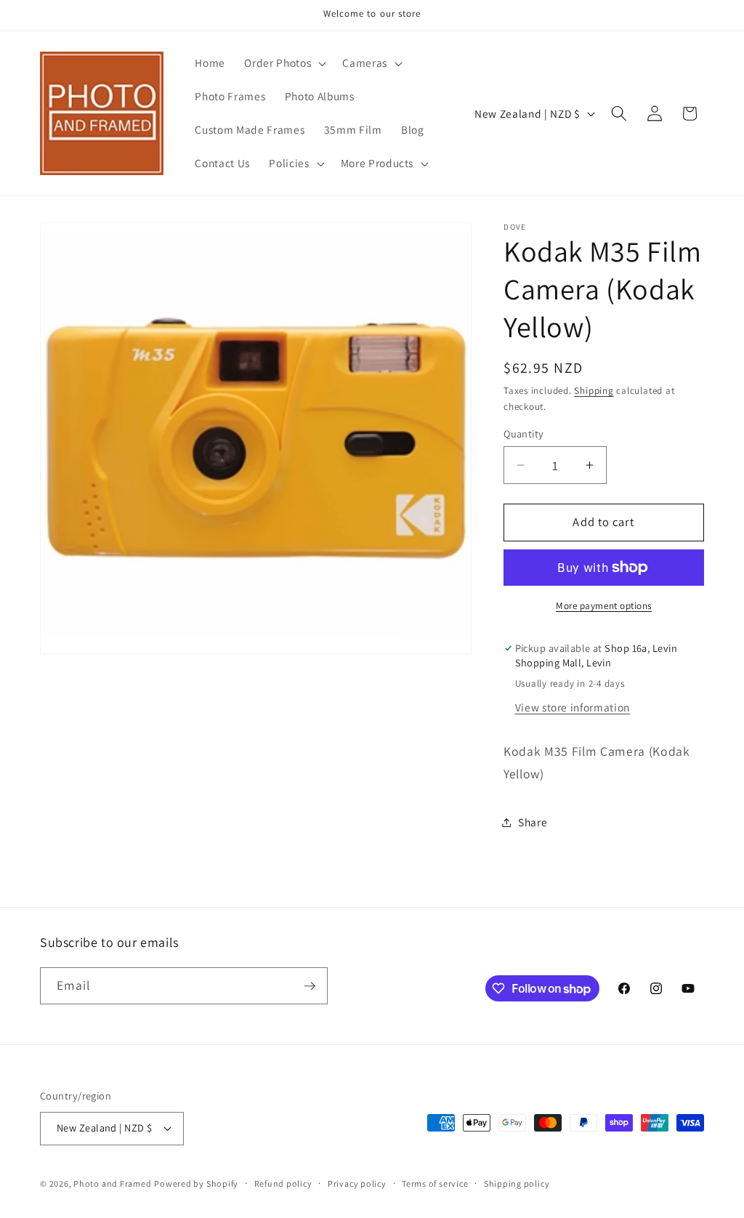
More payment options (604, 606)
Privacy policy (357, 1183)
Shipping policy (517, 1183)
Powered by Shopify (196, 1183)
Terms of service (435, 1183)
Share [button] (532, 822)
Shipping (593, 390)
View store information (573, 707)
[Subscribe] (309, 986)
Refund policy (283, 1183)
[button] (284, 63)
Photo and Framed (112, 1183)
